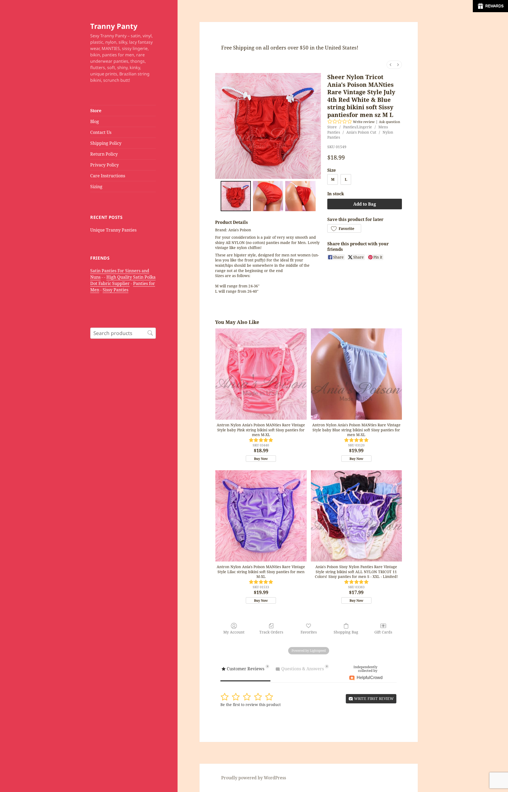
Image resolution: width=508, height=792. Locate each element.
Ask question (389, 121)
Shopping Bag (346, 632)
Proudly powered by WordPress (253, 778)
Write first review (373, 698)
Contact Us (100, 132)
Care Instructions (107, 176)
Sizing (96, 186)
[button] (344, 228)
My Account (233, 632)
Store (95, 111)
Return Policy (104, 154)
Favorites (309, 632)
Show (490, 6)
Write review (364, 121)
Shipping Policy (105, 143)
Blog (94, 121)
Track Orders (271, 632)
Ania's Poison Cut (361, 132)
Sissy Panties (115, 290)
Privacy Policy (104, 165)
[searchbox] (123, 333)
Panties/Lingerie (357, 126)
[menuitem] (390, 65)
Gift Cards (383, 632)
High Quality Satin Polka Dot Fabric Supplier (123, 280)
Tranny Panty (113, 26)
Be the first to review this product (250, 704)
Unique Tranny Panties (113, 230)
